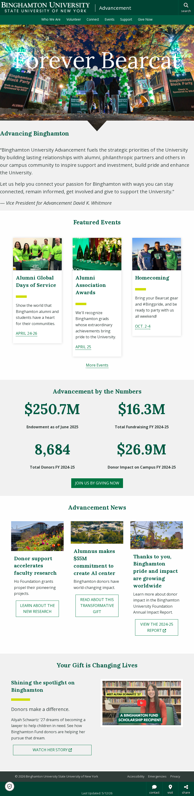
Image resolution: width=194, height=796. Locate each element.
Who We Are (51, 19)
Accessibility (135, 776)
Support (126, 19)
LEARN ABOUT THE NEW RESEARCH (37, 608)
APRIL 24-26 (26, 333)
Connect (93, 19)
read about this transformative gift (97, 605)
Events (110, 19)
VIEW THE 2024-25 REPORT (159, 627)
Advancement (115, 8)
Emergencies (157, 776)
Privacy (175, 776)
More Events (97, 365)
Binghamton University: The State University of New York (45, 7)
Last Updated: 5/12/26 (97, 793)
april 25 (83, 346)
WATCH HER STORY (62, 749)
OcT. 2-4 (142, 326)
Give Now (145, 19)
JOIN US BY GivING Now (97, 483)
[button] (9, 786)
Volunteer (73, 19)
